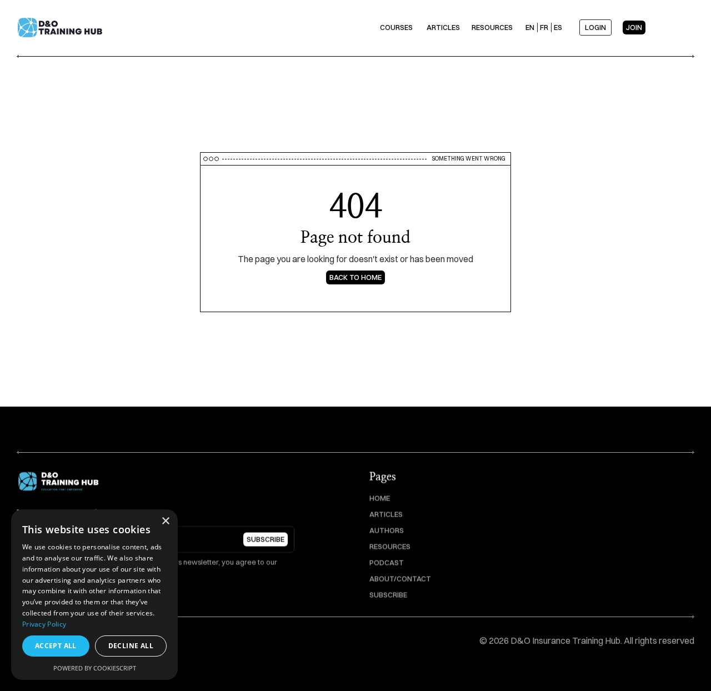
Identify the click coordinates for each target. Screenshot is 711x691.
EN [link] (529, 27)
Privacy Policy (44, 624)
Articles (386, 514)
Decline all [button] (130, 645)
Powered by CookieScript (94, 668)
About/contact (400, 578)
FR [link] (544, 27)
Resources (389, 546)
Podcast (386, 562)
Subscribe (388, 594)
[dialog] (94, 594)
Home (379, 498)
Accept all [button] (56, 645)
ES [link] (558, 27)
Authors (386, 530)
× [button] (165, 521)
